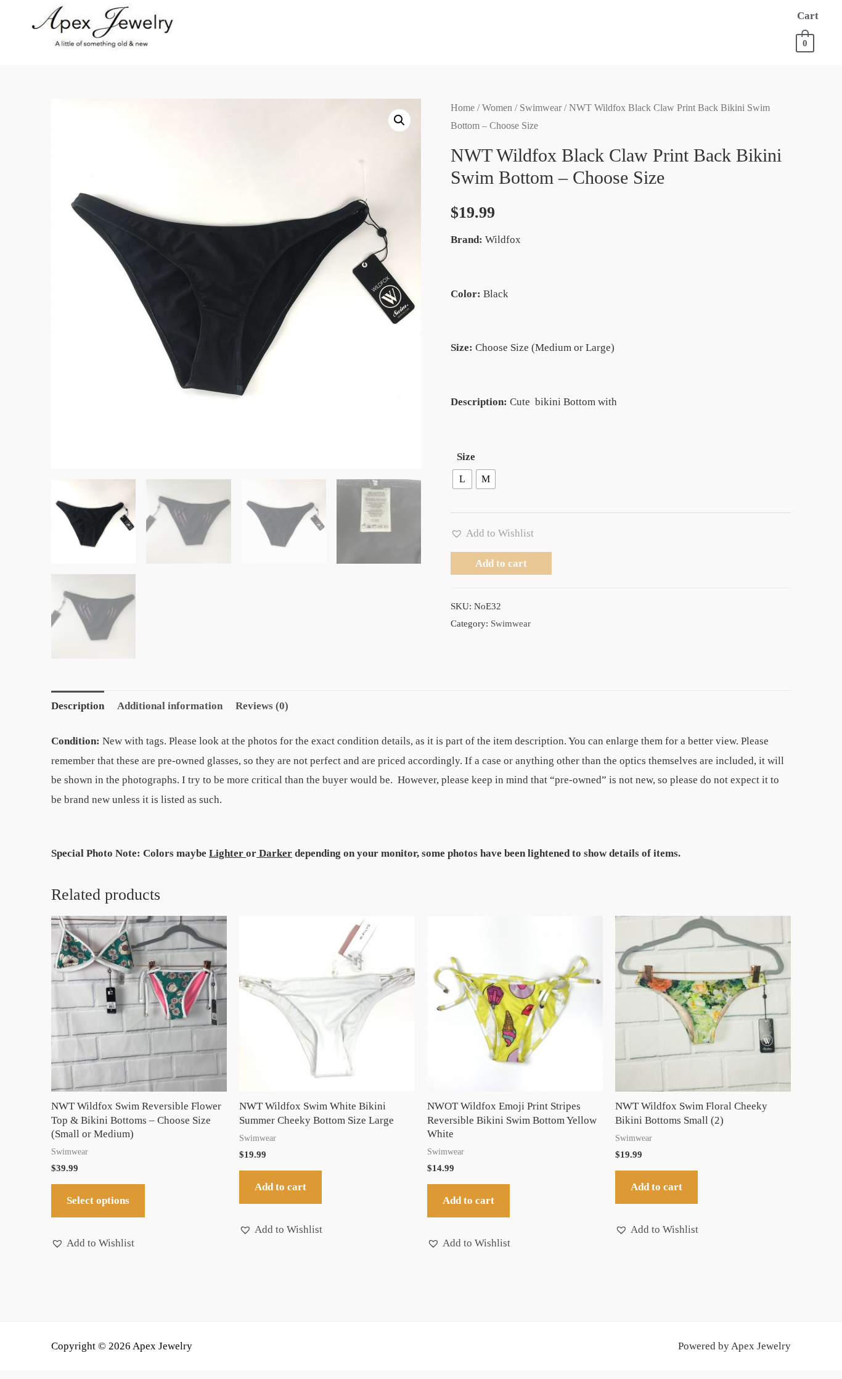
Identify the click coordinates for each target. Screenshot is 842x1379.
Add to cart (501, 563)
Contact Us (421, 40)
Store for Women (377, 15)
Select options (98, 1200)
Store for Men (494, 15)
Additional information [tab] (170, 706)
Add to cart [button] (280, 1187)
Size (466, 457)
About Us (287, 15)
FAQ (296, 40)
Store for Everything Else (637, 15)
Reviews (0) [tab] (261, 706)
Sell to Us (241, 40)
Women (497, 107)
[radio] (462, 479)
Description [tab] (77, 706)
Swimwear (541, 107)
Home (230, 15)
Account (348, 40)
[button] (399, 120)
